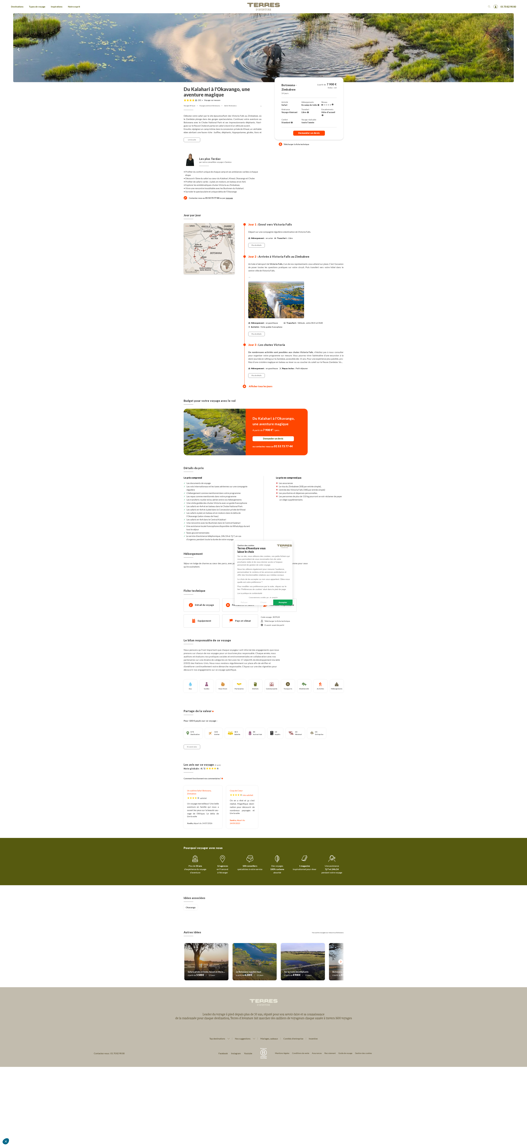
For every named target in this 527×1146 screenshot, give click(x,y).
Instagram (236, 1053)
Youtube (248, 1053)
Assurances (317, 1053)
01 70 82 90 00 (508, 6)
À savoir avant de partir (274, 625)
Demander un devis (309, 133)
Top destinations (217, 1039)
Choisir (263, 602)
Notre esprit (74, 6)
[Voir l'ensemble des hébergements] (318, 105)
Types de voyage (37, 6)
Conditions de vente (300, 1053)
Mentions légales (282, 1053)
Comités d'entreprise (293, 1038)
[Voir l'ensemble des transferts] (308, 112)
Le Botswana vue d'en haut (248, 972)
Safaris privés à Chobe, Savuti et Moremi (206, 972)
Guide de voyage (345, 1053)
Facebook (223, 1053)
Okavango (191, 907)
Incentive (313, 1038)
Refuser (244, 602)
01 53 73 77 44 (283, 446)
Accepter (283, 602)
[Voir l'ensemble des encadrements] (322, 115)
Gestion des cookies (363, 1053)
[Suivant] (340, 961)
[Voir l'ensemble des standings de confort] (292, 122)
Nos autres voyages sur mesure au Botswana (327, 933)
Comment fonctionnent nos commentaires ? (203, 778)
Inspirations (56, 6)
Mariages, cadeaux (269, 1038)
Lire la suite (192, 140)
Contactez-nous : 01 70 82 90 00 (109, 1053)
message (229, 198)
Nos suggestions (242, 1039)
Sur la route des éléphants (296, 972)
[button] (5, 1141)
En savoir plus (192, 747)
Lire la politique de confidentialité (249, 593)
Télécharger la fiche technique (296, 144)
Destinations (17, 6)
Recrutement (330, 1053)
